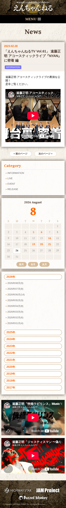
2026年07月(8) (15, 288)
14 (49, 238)
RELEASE (12, 189)
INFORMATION (13, 67)
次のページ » (45, 153)
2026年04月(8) (15, 306)
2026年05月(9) (15, 300)
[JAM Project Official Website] (48, 490)
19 (33, 244)
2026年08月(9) (15, 283)
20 (41, 244)
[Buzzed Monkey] (33, 497)
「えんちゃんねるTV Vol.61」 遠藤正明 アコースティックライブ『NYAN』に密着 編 (32, 55)
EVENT (11, 183)
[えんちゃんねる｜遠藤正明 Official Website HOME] (33, 7)
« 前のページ (20, 153)
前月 (21, 264)
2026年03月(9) (15, 311)
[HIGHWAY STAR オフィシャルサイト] (18, 490)
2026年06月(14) (16, 294)
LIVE (10, 178)
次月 (44, 264)
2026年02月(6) (15, 317)
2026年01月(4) (15, 323)
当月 (33, 264)
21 (49, 244)
